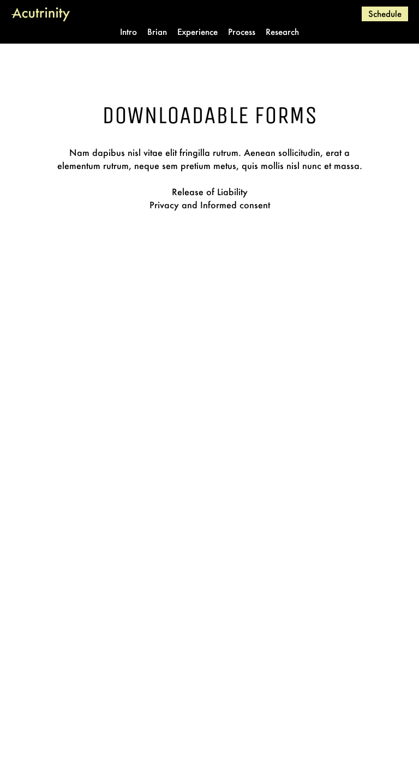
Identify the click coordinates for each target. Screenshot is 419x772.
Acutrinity (40, 14)
